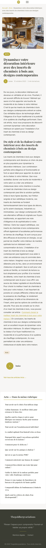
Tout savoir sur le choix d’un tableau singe (21, 404)
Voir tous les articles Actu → (15, 377)
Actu (10, 8)
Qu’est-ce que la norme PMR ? (16, 455)
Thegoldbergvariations (23, 516)
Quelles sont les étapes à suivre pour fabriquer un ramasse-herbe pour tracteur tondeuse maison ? (21, 419)
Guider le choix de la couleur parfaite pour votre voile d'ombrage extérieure (21, 473)
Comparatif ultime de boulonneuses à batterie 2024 (23, 488)
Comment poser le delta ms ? (16, 444)
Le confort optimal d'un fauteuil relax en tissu (23, 432)
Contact (30, 535)
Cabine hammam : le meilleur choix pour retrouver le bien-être (21, 410)
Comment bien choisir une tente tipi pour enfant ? (21, 466)
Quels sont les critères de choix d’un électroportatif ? (19, 496)
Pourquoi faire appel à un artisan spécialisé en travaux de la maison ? (22, 438)
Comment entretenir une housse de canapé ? (22, 460)
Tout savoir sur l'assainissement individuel (22, 427)
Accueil (4, 8)
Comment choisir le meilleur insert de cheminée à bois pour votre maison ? (23, 315)
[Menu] (27, 2)
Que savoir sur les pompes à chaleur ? (20, 450)
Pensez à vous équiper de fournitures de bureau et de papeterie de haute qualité (20, 481)
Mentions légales (19, 535)
